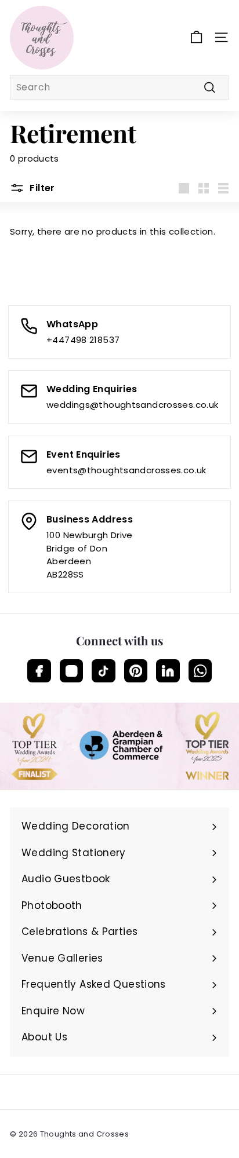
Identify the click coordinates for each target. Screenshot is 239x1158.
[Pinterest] (136, 671)
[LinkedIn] (168, 671)
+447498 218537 (82, 340)
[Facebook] (39, 671)
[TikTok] (103, 671)
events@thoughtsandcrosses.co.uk (126, 470)
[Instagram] (72, 671)
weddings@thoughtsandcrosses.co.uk (132, 405)
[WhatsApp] (200, 671)
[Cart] (196, 37)
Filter (41, 188)
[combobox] (119, 87)
